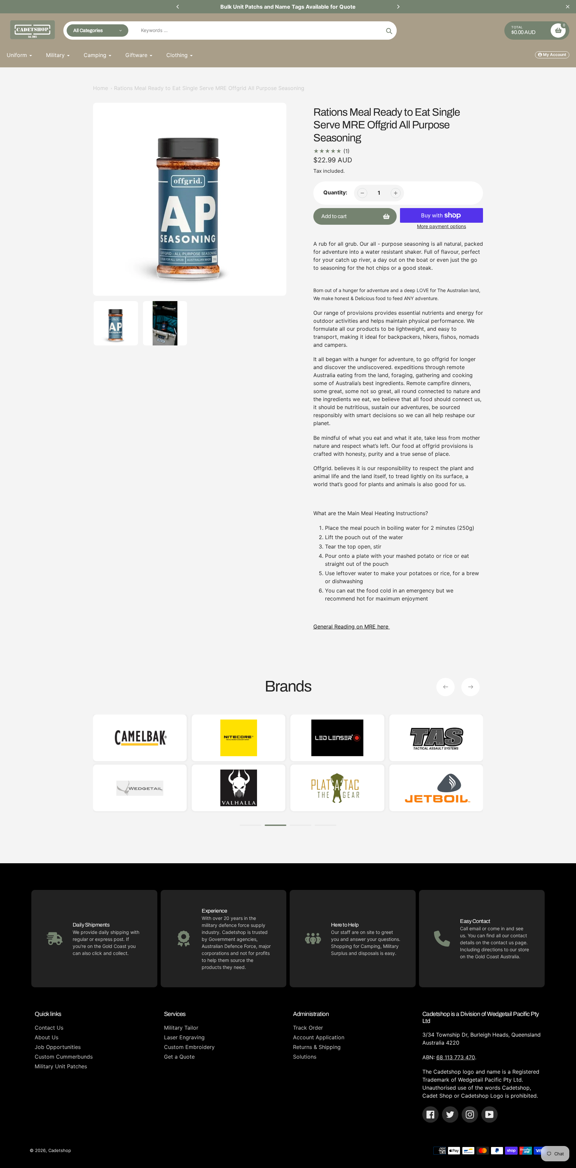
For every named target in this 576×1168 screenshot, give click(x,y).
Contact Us (49, 1027)
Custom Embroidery (189, 1047)
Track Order (308, 1027)
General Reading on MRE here (351, 626)
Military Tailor (181, 1027)
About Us (46, 1037)
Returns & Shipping (317, 1047)
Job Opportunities (58, 1047)
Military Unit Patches (61, 1066)
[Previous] (178, 6)
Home (100, 88)
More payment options (441, 226)
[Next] (398, 6)
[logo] (482, 738)
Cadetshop (59, 1150)
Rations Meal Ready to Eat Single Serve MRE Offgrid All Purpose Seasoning (209, 88)
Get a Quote (179, 1056)
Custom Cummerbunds (64, 1056)
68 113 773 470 (455, 1057)
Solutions (304, 1056)
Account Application (318, 1037)
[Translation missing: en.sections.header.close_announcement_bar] (567, 6)
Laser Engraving (184, 1037)
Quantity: (335, 192)
